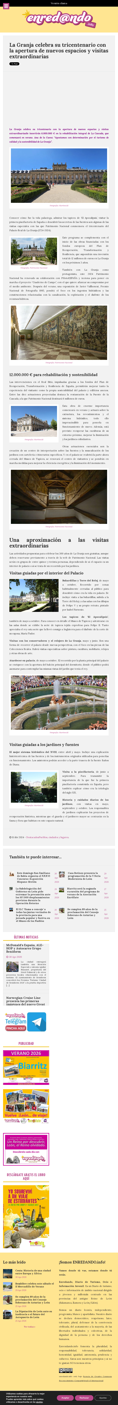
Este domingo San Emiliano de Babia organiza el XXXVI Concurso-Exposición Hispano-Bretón (33, 877)
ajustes (39, 1402)
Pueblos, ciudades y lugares (54, 837)
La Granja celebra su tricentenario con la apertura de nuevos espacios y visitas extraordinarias (58, 50)
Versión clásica (59, 3)
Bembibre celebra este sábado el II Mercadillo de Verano (34, 1285)
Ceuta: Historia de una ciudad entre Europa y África (33, 1272)
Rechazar (84, 1397)
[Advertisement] (59, 99)
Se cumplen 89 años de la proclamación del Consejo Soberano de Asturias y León (83, 914)
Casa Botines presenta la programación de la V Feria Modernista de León (84, 876)
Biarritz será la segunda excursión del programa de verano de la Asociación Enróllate (83, 893)
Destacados (32, 837)
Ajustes (103, 1397)
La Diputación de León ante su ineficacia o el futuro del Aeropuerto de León (33, 1314)
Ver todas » (29, 1326)
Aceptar (65, 1397)
